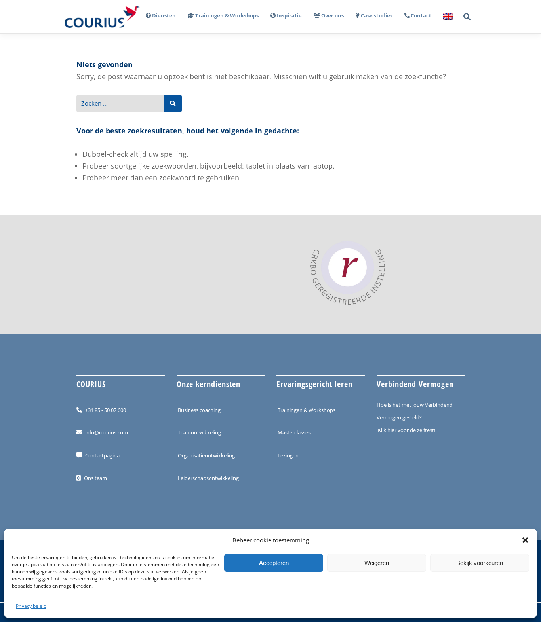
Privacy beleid (31, 606)
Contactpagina (102, 455)
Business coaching (199, 409)
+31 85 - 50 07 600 (105, 409)
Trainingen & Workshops (306, 409)
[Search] (173, 103)
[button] (525, 540)
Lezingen (288, 455)
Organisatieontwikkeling (206, 455)
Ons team (95, 478)
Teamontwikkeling (199, 432)
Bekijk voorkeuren (479, 562)
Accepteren (274, 562)
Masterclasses (294, 432)
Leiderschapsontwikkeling (208, 478)
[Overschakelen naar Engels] (445, 17)
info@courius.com (106, 432)
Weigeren (376, 562)
